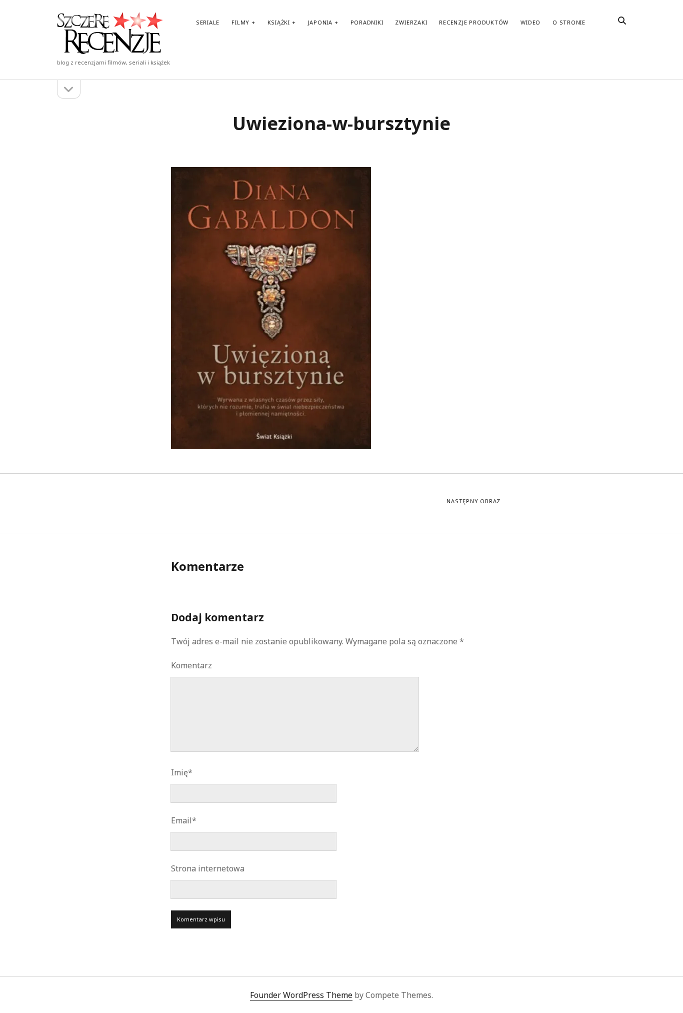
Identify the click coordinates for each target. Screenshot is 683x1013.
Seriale (208, 22)
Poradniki (367, 22)
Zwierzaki (411, 22)
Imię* (181, 772)
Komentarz (191, 665)
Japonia (320, 22)
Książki (279, 22)
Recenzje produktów (473, 22)
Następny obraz (473, 501)
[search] (622, 21)
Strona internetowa (207, 868)
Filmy (241, 22)
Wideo (530, 22)
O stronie (569, 22)
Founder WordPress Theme (301, 994)
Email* (183, 820)
